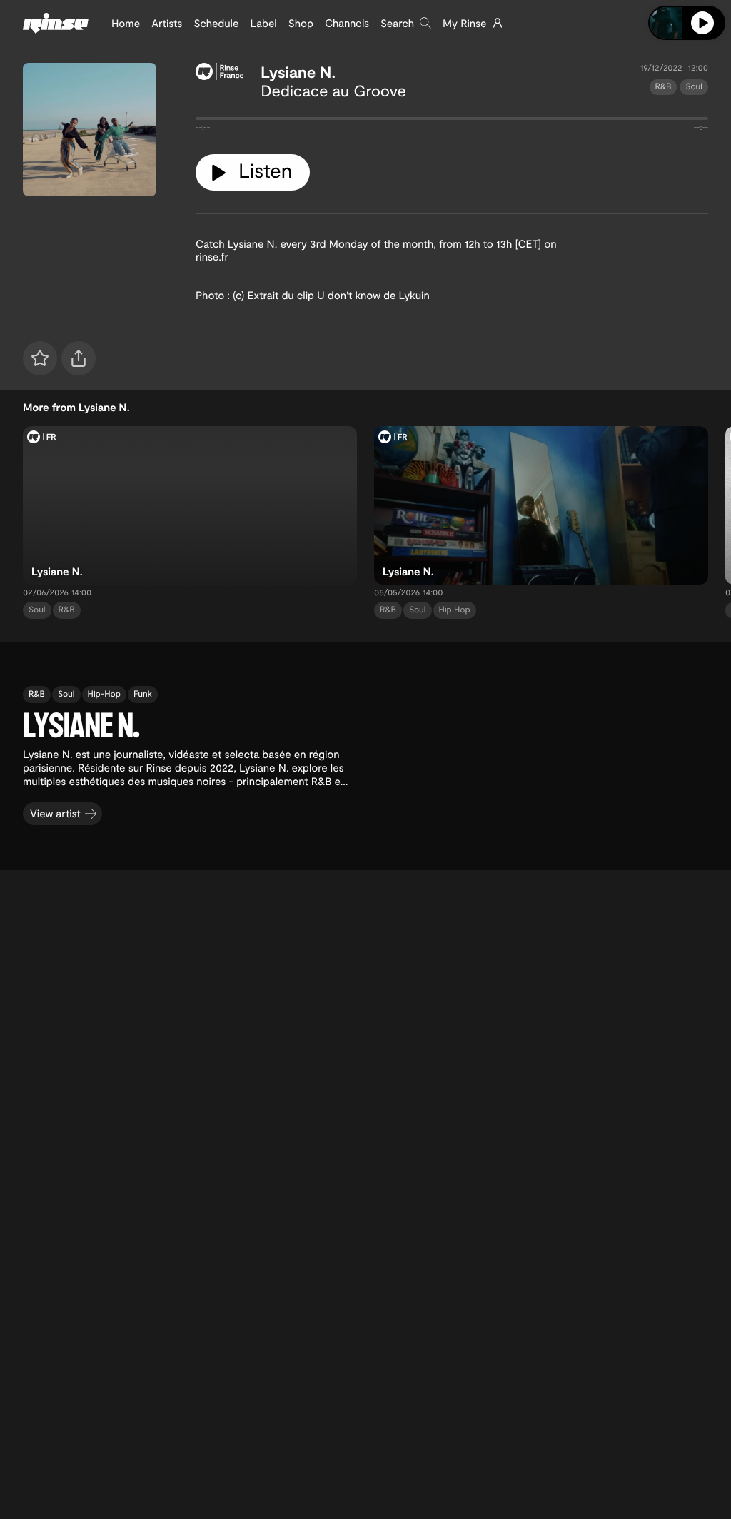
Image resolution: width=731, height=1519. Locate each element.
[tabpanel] (452, 121)
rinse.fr (212, 256)
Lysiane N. (298, 72)
